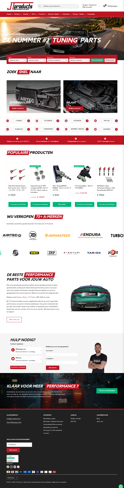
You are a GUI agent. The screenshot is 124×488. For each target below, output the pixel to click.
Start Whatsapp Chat (14, 422)
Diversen (75, 14)
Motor (33, 14)
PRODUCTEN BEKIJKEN (107, 391)
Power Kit (42, 14)
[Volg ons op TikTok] (18, 466)
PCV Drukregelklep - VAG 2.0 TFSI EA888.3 (84, 187)
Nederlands (11, 478)
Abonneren (53, 368)
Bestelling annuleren (50, 427)
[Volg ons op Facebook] (8, 466)
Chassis (9, 14)
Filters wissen (110, 60)
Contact (46, 433)
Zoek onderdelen (97, 60)
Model (29, 57)
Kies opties (62, 204)
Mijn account (87, 7)
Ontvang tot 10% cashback (52, 430)
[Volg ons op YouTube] (15, 466)
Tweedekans (91, 14)
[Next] (117, 185)
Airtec (24, 297)
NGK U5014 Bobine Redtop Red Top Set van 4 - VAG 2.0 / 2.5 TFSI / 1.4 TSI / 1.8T (17, 188)
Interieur (25, 14)
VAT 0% (73, 421)
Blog (98, 419)
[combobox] (60, 6)
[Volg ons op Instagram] (11, 466)
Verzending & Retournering (52, 424)
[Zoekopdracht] (39, 6)
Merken (81, 14)
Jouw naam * (49, 350)
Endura (19, 297)
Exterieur (17, 14)
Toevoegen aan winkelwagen (18, 204)
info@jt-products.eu (13, 419)
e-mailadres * (50, 358)
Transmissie (65, 14)
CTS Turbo (31, 297)
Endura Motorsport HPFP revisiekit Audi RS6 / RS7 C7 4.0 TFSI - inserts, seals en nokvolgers (39, 189)
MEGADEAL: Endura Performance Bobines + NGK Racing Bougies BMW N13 (106, 188)
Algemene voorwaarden (59, 482)
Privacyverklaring (46, 482)
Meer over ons (14, 319)
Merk (9, 57)
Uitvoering (72, 57)
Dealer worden (76, 419)
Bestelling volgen (49, 419)
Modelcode (50, 57)
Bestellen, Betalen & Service (53, 421)
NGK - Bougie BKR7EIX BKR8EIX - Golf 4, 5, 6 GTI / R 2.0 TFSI (62, 188)
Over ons (100, 421)
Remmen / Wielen (53, 14)
